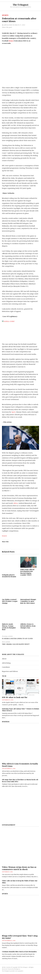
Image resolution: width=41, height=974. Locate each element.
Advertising (6, 663)
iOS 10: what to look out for (14, 697)
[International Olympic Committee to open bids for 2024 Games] (28, 589)
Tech (4, 676)
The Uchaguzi (20, 5)
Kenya (11, 41)
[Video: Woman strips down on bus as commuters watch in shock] (20, 846)
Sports (5, 15)
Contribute (6, 667)
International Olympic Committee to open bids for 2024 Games (28, 601)
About (4, 659)
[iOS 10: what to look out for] (20, 687)
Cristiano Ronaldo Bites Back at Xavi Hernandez (19, 951)
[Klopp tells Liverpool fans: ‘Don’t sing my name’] (20, 915)
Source (4, 536)
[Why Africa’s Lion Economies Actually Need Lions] (20, 743)
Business (5, 721)
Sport (14, 412)
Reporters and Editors (10, 671)
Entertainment (8, 825)
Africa (15, 503)
